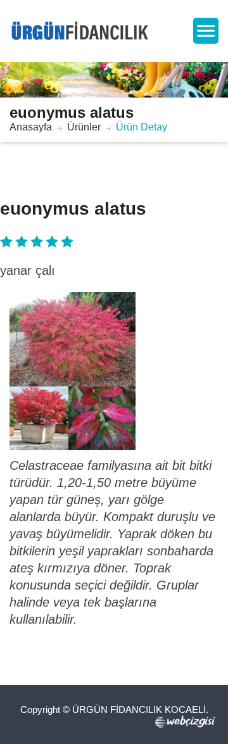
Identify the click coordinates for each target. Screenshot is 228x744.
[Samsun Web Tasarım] (186, 721)
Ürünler (84, 127)
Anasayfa (31, 127)
